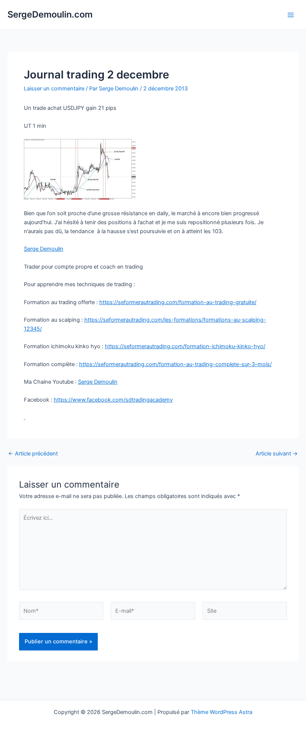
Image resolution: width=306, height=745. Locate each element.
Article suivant (277, 454)
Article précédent (33, 454)
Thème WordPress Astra (221, 712)
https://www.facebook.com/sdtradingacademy (113, 399)
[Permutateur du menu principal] (291, 15)
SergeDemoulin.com (50, 14)
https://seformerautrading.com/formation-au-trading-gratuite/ (177, 302)
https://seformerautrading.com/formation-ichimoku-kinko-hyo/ (185, 346)
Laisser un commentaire (54, 88)
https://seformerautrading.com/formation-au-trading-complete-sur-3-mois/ (175, 364)
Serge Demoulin (43, 248)
